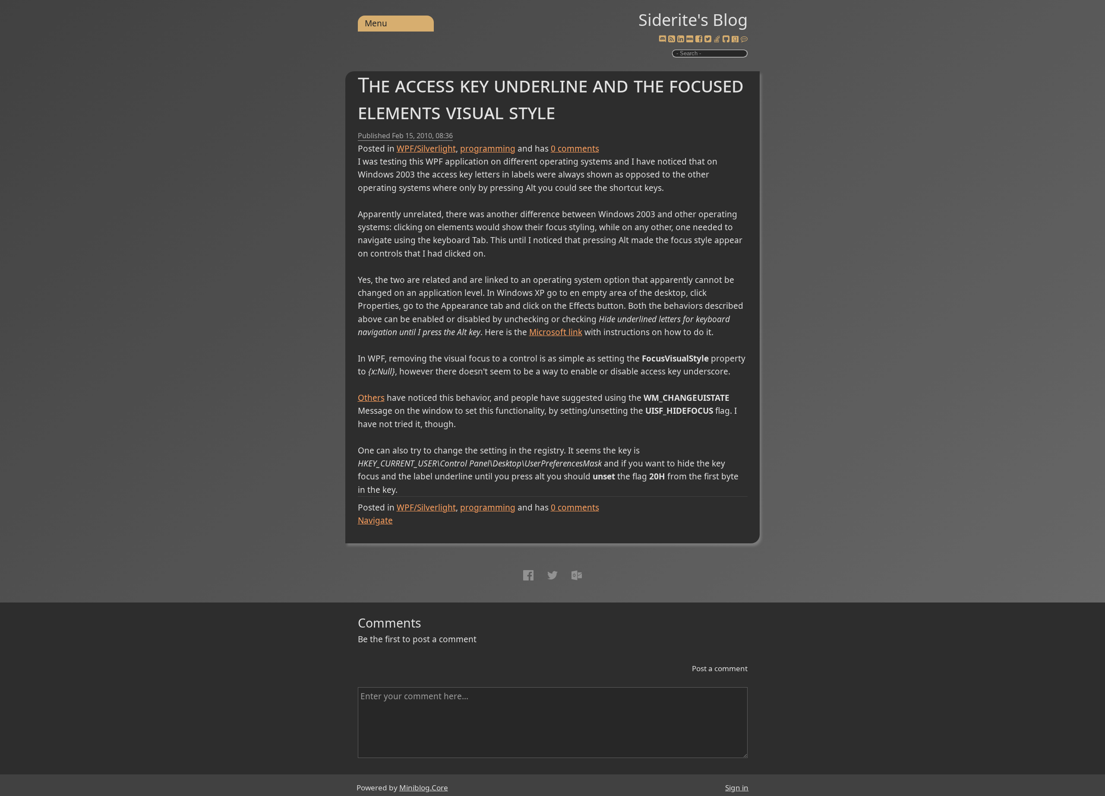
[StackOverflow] (717, 39)
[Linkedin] (680, 39)
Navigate (375, 520)
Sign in (736, 788)
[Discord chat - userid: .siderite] (662, 39)
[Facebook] (698, 39)
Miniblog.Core (423, 788)
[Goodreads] (735, 39)
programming (487, 148)
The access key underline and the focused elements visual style (551, 97)
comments (575, 148)
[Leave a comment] (744, 39)
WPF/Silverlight (426, 148)
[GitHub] (726, 39)
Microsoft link (555, 332)
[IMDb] (689, 39)
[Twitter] (707, 39)
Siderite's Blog (693, 19)
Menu (376, 23)
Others (371, 397)
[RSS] (671, 39)
